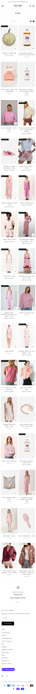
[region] (18, 592)
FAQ (3, 644)
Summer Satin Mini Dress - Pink (9, 425)
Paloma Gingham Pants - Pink (9, 203)
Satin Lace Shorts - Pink (26, 167)
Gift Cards (5, 658)
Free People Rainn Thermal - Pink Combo (9, 571)
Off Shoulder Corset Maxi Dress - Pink (27, 240)
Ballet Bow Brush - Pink (27, 536)
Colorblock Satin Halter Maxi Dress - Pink (26, 499)
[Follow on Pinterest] (7, 676)
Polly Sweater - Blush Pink (9, 128)
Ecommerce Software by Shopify (23, 681)
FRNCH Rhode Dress (26, 203)
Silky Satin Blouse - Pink (27, 388)
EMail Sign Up (5, 661)
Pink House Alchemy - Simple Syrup (26, 462)
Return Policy (5, 652)
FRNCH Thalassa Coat (26, 313)
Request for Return (7, 649)
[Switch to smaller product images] (33, 21)
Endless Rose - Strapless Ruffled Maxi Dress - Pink (9, 314)
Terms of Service (7, 641)
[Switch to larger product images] (30, 21)
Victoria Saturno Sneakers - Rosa (9, 167)
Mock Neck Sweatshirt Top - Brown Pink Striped (27, 129)
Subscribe (8, 623)
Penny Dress (9, 351)
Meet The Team (6, 663)
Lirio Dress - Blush (9, 536)
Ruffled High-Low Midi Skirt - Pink (26, 277)
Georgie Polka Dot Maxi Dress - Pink (27, 352)
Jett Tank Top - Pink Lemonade (9, 388)
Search (4, 635)
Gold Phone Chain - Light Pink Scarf (27, 425)
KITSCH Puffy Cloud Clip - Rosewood (9, 90)
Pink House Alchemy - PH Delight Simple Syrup (26, 54)
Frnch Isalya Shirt (9, 239)
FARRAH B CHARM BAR (9, 53)
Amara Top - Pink (9, 276)
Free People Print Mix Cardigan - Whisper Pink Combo (26, 572)
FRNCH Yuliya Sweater (9, 461)
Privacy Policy (6, 633)
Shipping (4, 647)
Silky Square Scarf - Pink (9, 498)
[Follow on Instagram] (2, 676)
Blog (3, 655)
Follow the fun (18, 592)
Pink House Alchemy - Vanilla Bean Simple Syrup (26, 91)
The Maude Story (7, 638)
